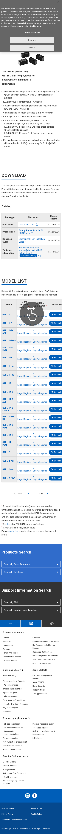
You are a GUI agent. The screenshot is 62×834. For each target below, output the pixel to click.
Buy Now (36, 638)
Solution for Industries (14, 756)
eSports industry (10, 766)
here (9, 524)
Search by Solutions (13, 572)
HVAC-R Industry (10, 777)
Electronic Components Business (42, 676)
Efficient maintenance (12, 750)
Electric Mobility (9, 762)
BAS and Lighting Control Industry (13, 782)
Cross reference (10, 660)
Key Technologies (10, 708)
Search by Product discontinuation (20, 610)
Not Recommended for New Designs (44, 646)
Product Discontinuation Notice (46, 641)
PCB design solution (11, 724)
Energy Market (9, 769)
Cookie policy (35, 26)
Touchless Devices (40, 728)
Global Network (39, 690)
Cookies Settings (32, 32)
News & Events (39, 686)
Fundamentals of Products (14, 681)
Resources (8, 675)
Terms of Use (36, 809)
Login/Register (24, 333)
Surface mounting (10, 738)
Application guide (10, 693)
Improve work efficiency (12, 746)
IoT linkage (37, 738)
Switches (7, 641)
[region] (31, 26)
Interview (7, 712)
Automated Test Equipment (14, 773)
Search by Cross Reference (17, 564)
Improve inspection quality (43, 724)
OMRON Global (8, 809)
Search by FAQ (11, 602)
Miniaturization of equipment (15, 742)
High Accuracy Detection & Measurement (44, 732)
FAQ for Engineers (10, 685)
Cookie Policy (36, 814)
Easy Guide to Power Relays (14, 700)
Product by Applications (15, 718)
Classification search (12, 657)
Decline (32, 40)
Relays (6, 638)
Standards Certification (42, 652)
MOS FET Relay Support (42, 663)
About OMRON (38, 682)
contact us (13, 531)
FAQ (10, 623)
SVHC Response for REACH (44, 659)
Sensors (6, 649)
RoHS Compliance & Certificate (45, 656)
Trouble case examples (12, 689)
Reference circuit (10, 696)
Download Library (12, 670)
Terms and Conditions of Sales (14, 820)
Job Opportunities (40, 694)
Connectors (8, 645)
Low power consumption (13, 728)
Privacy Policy (7, 814)
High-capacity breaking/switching (11, 732)
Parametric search (11, 653)
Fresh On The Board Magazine (15, 704)
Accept (31, 48)
